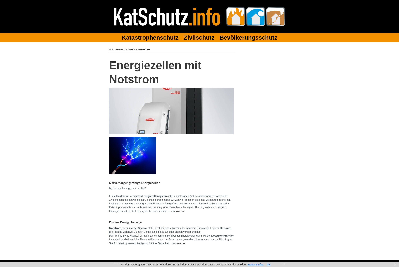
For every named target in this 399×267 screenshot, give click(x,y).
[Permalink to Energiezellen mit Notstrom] (171, 89)
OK (268, 264)
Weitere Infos (255, 264)
